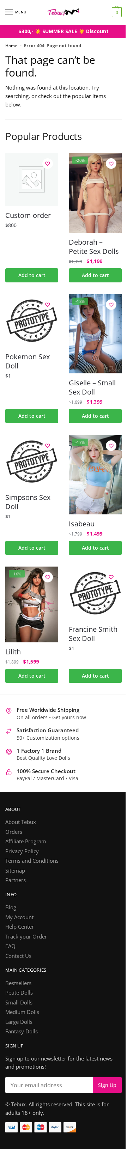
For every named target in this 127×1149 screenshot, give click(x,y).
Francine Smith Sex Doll (93, 634)
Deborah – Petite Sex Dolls (94, 247)
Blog (10, 907)
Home (11, 46)
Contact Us (18, 955)
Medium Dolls (22, 1011)
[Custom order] (31, 179)
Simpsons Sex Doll (27, 502)
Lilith (13, 651)
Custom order (28, 215)
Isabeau (82, 523)
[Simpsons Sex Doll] (31, 461)
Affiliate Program (25, 841)
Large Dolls (18, 1021)
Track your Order (26, 936)
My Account (19, 917)
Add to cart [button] (32, 275)
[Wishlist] (47, 163)
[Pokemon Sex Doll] (31, 320)
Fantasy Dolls (21, 1031)
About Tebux (20, 821)
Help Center (19, 926)
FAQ (10, 945)
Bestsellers (18, 982)
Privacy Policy (22, 851)
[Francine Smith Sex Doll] (95, 593)
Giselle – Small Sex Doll (92, 387)
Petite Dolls (19, 992)
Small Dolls (18, 1002)
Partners (15, 880)
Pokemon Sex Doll (27, 361)
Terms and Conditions (32, 860)
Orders (13, 831)
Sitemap (15, 870)
